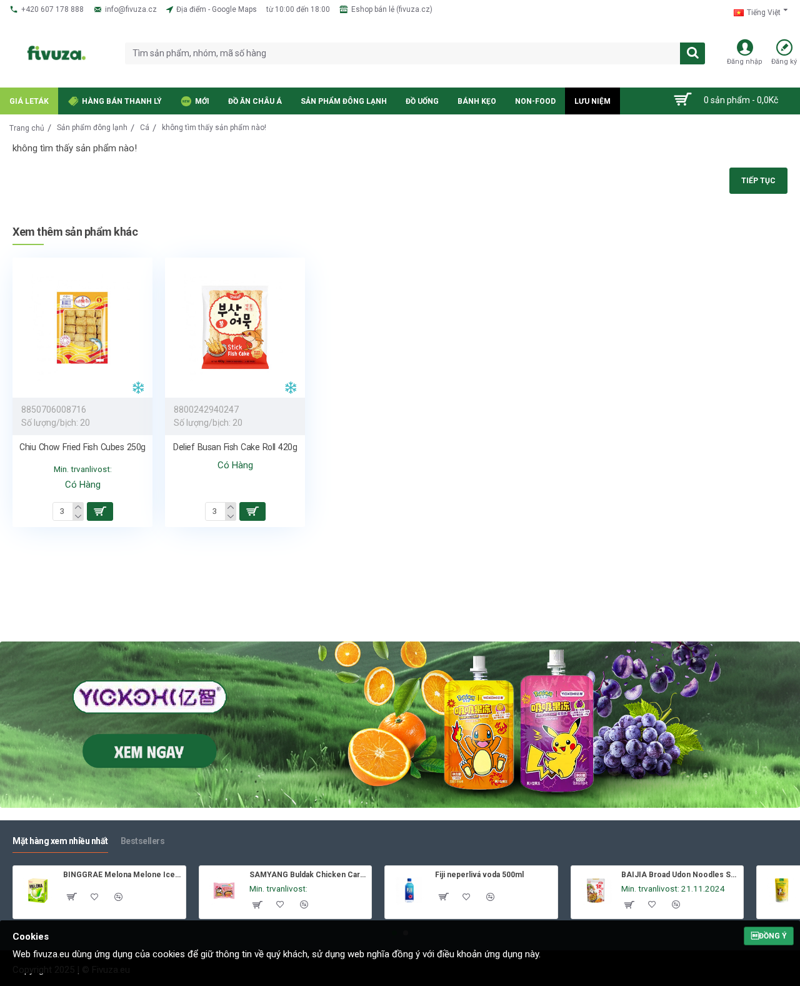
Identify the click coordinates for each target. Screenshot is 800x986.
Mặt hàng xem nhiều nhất (60, 841)
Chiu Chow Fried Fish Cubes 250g (82, 447)
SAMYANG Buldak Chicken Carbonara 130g (308, 874)
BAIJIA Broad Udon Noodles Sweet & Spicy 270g (680, 874)
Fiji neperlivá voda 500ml (479, 874)
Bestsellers (143, 841)
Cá (144, 127)
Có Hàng (83, 484)
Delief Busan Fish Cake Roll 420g (235, 447)
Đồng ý (769, 936)
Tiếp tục (758, 180)
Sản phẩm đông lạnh (92, 127)
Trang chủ (26, 128)
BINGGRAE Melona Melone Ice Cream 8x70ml (122, 874)
